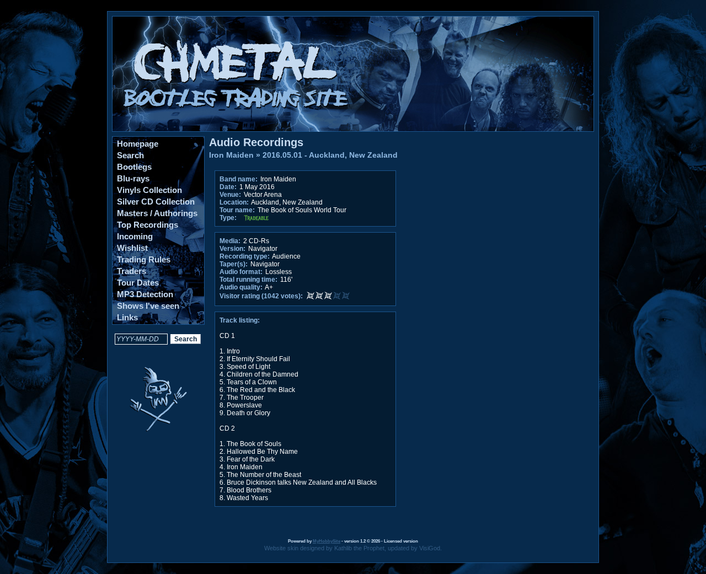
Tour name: (237, 210)
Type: (228, 218)
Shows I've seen (148, 305)
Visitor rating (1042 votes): (261, 296)
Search (130, 155)
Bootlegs (134, 166)
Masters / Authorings (157, 213)
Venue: (230, 195)
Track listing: (240, 320)
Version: (232, 249)
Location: (234, 202)
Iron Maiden (231, 155)
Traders (131, 271)
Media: (230, 241)
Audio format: (241, 272)
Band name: (239, 179)
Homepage (137, 143)
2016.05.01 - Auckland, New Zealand (330, 155)
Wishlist (132, 248)
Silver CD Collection (156, 201)
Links (127, 317)
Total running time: (248, 279)
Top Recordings (147, 224)
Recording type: (245, 256)
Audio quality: (241, 287)
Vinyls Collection (149, 190)
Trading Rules (143, 259)
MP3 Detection (145, 294)
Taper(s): (234, 264)
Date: (228, 187)
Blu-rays (133, 178)
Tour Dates (138, 282)
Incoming (135, 236)
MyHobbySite (326, 541)
